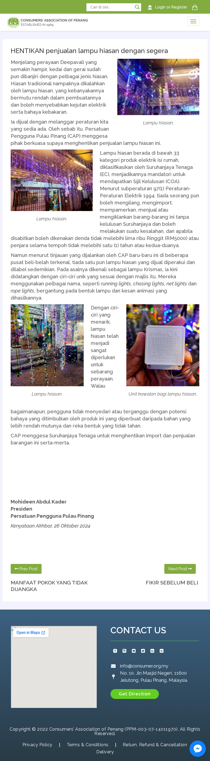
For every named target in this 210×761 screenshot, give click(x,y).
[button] (134, 694)
